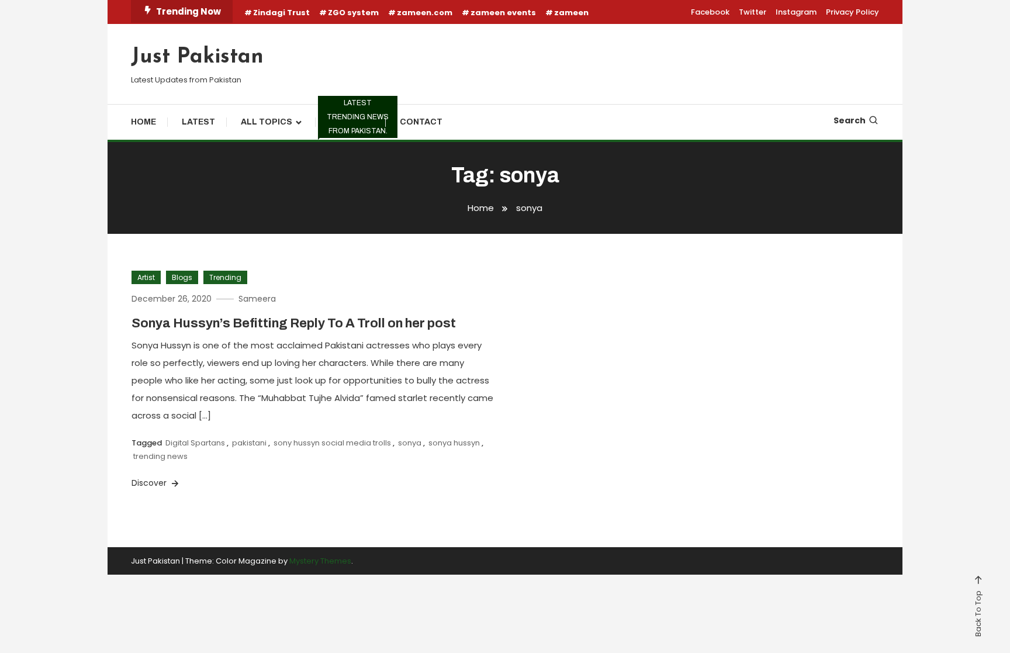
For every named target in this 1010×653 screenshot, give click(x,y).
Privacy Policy (852, 12)
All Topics (266, 122)
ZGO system (353, 12)
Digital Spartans (195, 442)
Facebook (710, 12)
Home (143, 122)
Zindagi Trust (281, 12)
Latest (198, 122)
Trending (356, 120)
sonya (409, 442)
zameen (571, 12)
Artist (146, 277)
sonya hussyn (454, 442)
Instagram (796, 12)
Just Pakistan (197, 57)
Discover (150, 483)
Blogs (182, 277)
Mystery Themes (320, 560)
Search (849, 120)
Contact (421, 122)
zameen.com (424, 12)
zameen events (503, 12)
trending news (160, 456)
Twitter (752, 12)
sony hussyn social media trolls (332, 442)
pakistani (249, 442)
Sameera (257, 299)
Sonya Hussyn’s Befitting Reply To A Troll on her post (294, 323)
